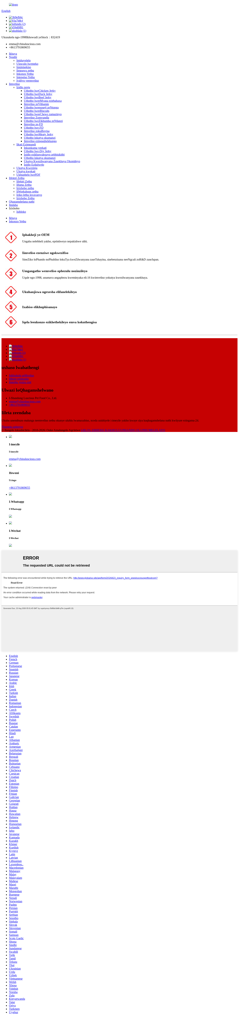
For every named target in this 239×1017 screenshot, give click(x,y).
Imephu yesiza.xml (20, 382)
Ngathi (13, 57)
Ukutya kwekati (25, 171)
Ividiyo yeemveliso (27, 80)
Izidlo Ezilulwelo (34, 164)
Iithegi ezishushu (19, 378)
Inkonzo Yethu (25, 73)
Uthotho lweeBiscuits (36, 110)
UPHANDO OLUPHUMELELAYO (142, 430)
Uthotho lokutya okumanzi (39, 137)
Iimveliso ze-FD (33, 124)
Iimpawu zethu (25, 70)
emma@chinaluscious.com (25, 401)
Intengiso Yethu (25, 77)
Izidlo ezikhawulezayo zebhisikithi (44, 154)
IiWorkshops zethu (27, 191)
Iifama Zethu (24, 184)
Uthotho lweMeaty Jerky (38, 134)
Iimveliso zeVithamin (36, 104)
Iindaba (13, 205)
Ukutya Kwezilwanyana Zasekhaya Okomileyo (52, 161)
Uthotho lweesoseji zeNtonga (41, 107)
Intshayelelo (23, 60)
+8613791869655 (19, 404)
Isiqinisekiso (23, 67)
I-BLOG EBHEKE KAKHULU (100, 430)
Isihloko (21, 211)
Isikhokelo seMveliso (21, 375)
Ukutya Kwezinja (26, 168)
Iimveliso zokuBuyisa (36, 131)
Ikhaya (13, 53)
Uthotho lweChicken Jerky (40, 90)
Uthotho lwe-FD (34, 127)
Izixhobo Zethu (25, 198)
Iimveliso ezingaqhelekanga (40, 141)
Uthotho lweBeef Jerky (37, 97)
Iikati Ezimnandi (26, 144)
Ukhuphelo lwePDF (28, 174)
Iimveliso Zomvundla (36, 117)
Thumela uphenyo (12, 426)
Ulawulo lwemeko (27, 63)
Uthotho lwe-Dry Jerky (37, 151)
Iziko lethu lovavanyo (29, 194)
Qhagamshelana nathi (21, 201)
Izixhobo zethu (25, 188)
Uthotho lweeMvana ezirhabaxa (43, 100)
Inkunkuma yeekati (35, 147)
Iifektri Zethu (16, 178)
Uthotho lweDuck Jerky (38, 94)
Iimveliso (14, 84)
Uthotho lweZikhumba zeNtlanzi (43, 121)
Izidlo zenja (23, 87)
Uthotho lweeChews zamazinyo (43, 114)
